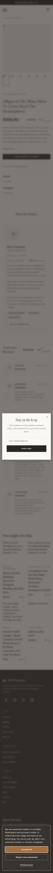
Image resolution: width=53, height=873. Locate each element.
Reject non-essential (26, 857)
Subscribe (26, 449)
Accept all (26, 849)
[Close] (47, 417)
